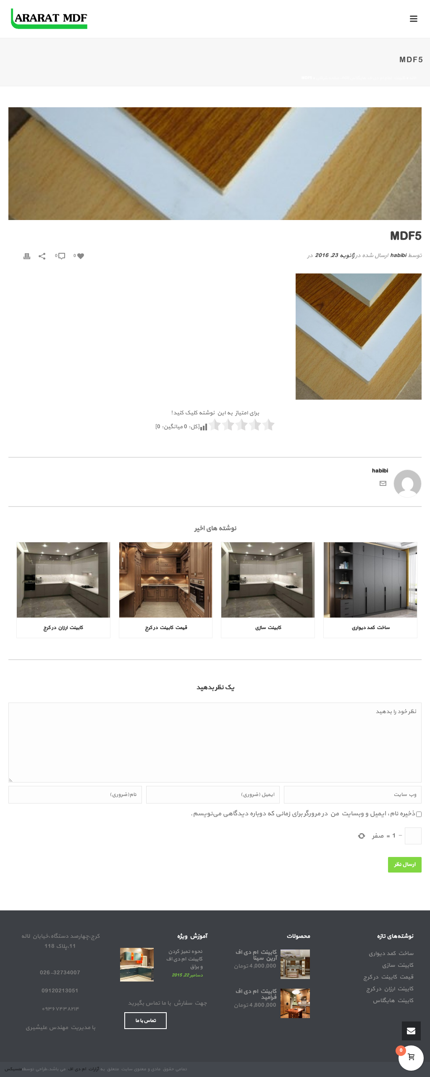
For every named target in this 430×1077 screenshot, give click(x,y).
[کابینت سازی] (268, 579)
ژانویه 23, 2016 (334, 255)
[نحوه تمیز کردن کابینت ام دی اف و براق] (137, 965)
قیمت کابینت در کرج (166, 627)
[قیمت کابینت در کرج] (165, 579)
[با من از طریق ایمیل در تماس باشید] (383, 485)
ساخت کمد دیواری (370, 627)
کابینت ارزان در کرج (63, 627)
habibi (398, 255)
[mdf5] (215, 163)
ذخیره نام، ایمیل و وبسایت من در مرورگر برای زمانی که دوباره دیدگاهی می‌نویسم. (302, 814)
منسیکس (13, 1069)
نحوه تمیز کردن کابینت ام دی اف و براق (183, 959)
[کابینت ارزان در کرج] (63, 579)
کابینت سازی (268, 627)
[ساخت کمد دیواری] (370, 579)
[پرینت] (27, 255)
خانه (413, 78)
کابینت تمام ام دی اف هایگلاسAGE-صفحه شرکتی (360, 78)
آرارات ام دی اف (83, 1069)
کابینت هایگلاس (392, 1001)
